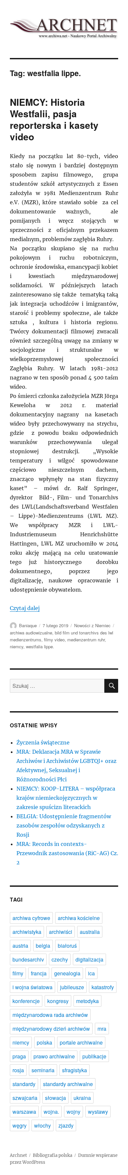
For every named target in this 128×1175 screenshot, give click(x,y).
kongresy (58, 1001)
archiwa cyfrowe (31, 918)
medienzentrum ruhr (86, 639)
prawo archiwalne (54, 1056)
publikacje (94, 1056)
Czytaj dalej (25, 608)
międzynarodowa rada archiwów (50, 1015)
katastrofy (103, 987)
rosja (18, 1070)
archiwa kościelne (79, 918)
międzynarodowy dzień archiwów (51, 1028)
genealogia (67, 973)
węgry (19, 1125)
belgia (43, 945)
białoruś (67, 945)
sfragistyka (74, 1070)
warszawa (24, 1111)
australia (90, 932)
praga (19, 1056)
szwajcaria (24, 1098)
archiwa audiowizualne (31, 632)
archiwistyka (26, 932)
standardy (23, 1084)
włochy (42, 1125)
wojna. (51, 1111)
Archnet (18, 1155)
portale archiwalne (81, 1042)
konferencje (26, 1001)
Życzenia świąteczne (43, 742)
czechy (60, 959)
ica (91, 973)
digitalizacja (89, 959)
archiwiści (60, 932)
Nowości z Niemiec (92, 625)
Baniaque (28, 625)
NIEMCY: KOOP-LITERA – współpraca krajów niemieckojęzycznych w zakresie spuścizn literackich (65, 797)
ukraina (82, 1098)
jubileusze (72, 987)
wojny (73, 1111)
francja (39, 973)
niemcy (16, 646)
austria (20, 945)
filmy (17, 973)
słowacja (55, 1098)
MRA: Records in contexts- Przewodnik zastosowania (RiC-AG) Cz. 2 (67, 853)
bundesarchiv (28, 959)
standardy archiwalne (68, 1084)
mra (101, 1028)
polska (44, 1042)
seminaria (43, 1070)
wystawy (98, 1111)
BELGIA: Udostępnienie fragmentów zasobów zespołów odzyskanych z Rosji (63, 825)
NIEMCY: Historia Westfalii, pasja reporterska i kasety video (54, 119)
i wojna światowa (32, 987)
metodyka (87, 1001)
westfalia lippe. (40, 646)
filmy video (54, 639)
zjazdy (66, 1125)
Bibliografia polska (52, 1155)
